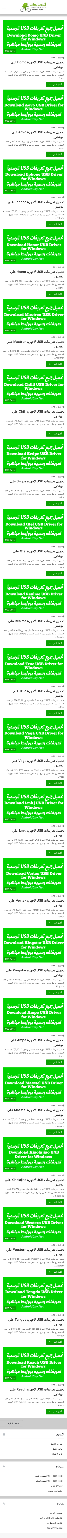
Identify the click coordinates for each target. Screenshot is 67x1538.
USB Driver (56, 1486)
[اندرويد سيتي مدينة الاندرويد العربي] (33, 7)
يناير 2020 (57, 1454)
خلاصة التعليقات (54, 1523)
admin (59, 58)
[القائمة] (4, 8)
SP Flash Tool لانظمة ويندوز (48, 1476)
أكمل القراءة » (55, 84)
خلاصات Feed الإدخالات (51, 1518)
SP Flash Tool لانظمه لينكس (48, 1481)
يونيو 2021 (57, 1448)
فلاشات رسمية (55, 1491)
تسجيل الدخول (55, 1513)
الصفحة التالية (14, 1423)
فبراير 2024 (56, 1443)
